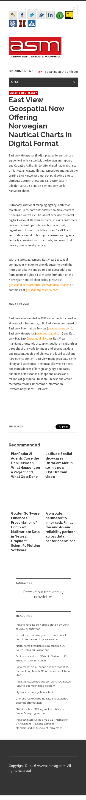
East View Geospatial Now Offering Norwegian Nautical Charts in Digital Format (40, 121)
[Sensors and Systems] (13, 23)
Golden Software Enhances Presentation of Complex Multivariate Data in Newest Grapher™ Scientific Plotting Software (25, 532)
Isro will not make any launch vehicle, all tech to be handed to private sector (41, 637)
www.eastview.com (59, 328)
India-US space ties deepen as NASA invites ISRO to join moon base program (43, 683)
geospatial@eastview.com (42, 290)
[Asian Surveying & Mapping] (35, 56)
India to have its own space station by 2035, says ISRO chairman (42, 626)
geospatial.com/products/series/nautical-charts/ (39, 285)
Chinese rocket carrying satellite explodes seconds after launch (42, 700)
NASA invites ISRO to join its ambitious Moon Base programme (40, 711)
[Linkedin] (50, 15)
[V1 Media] (60, 15)
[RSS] (13, 15)
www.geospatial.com (49, 333)
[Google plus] (41, 15)
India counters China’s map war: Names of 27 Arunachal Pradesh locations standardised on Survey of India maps (42, 724)
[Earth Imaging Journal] (69, 15)
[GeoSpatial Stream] (32, 23)
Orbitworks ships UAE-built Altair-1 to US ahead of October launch (41, 658)
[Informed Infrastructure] (22, 23)
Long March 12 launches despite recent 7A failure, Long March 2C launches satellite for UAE (43, 671)
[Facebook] (22, 15)
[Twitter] (32, 15)
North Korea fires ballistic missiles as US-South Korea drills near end (41, 648)
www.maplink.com (39, 338)
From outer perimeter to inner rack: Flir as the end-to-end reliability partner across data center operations (60, 527)
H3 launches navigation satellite (35, 692)
